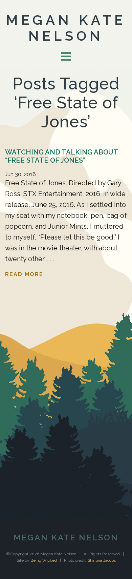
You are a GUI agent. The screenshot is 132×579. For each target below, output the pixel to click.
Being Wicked (43, 560)
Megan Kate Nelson (66, 28)
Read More (24, 274)
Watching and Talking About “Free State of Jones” (61, 156)
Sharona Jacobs (102, 560)
